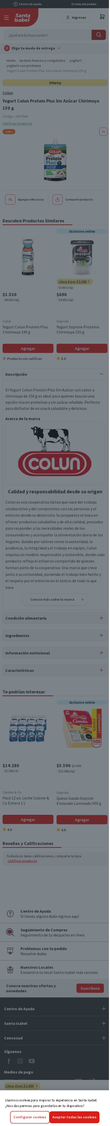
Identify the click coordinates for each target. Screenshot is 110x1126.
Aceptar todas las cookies (74, 1117)
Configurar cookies (30, 1117)
